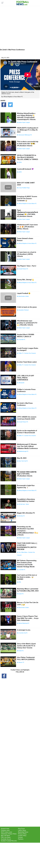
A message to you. (24, 630)
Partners (20, 839)
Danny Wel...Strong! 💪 (25, 279)
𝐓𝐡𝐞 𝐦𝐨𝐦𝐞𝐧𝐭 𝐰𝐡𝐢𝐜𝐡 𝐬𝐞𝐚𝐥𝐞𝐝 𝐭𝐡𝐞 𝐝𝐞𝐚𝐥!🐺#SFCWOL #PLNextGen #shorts (27, 474)
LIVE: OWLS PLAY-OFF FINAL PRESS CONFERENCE (25, 378)
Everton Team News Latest (27, 362)
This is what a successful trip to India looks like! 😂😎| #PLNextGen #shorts (27, 144)
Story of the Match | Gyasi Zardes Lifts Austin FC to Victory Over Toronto (26, 646)
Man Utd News (5, 835)
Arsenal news (5, 828)
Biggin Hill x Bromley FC (26, 513)
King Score (21, 828)
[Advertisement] (20, 27)
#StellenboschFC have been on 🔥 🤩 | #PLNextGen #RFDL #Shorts (27, 227)
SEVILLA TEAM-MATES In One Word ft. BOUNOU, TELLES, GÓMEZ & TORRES (27, 157)
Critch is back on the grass (27, 307)
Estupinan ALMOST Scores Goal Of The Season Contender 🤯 (27, 198)
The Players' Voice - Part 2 (26, 266)
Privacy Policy (22, 834)
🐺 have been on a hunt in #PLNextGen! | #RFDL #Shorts (26, 254)
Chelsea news (5, 830)
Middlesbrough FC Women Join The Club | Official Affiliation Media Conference (27, 446)
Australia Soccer (6, 839)
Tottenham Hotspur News (9, 834)
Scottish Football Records (9, 841)
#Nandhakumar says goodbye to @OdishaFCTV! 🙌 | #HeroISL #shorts (27, 323)
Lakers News (22, 830)
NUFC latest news (6, 832)
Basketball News (23, 832)
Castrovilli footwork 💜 (25, 169)
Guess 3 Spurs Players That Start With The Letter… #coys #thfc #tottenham (27, 618)
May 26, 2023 (21, 458)
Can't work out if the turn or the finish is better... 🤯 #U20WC (27, 577)
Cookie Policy (22, 835)
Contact (20, 837)
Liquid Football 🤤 (23, 293)
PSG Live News (5, 837)
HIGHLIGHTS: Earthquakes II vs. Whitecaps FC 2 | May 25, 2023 (27, 130)
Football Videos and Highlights (20, 670)
